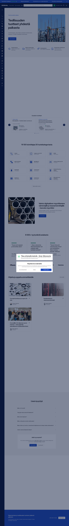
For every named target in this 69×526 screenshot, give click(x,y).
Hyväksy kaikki (46, 269)
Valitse (34, 269)
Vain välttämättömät (23, 269)
